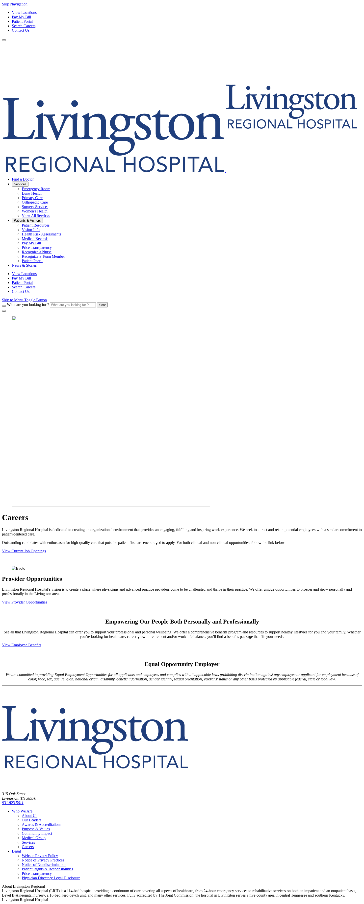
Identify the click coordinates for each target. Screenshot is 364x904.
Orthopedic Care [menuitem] (35, 202)
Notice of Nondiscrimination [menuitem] (44, 864)
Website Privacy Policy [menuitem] (40, 856)
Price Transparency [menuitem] (37, 247)
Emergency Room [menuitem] (36, 189)
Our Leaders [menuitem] (31, 820)
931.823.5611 (13, 803)
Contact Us (20, 30)
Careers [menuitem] (28, 847)
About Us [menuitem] (29, 815)
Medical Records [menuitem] (35, 238)
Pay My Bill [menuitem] (31, 243)
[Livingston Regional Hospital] (179, 171)
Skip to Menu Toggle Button (24, 300)
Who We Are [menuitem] (22, 811)
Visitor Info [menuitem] (31, 230)
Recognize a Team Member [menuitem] (43, 256)
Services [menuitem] (20, 184)
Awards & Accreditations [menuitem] (41, 824)
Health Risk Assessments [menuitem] (41, 234)
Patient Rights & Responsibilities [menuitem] (47, 869)
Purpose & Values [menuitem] (36, 829)
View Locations (24, 12)
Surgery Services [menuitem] (35, 207)
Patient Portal (22, 21)
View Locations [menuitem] (24, 274)
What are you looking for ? (28, 304)
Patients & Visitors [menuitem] (27, 220)
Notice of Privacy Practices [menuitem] (43, 860)
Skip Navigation (14, 4)
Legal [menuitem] (16, 851)
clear (102, 305)
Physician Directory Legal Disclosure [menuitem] (51, 878)
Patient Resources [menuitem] (36, 225)
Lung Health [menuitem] (32, 193)
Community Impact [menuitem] (37, 833)
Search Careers (23, 26)
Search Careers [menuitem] (23, 287)
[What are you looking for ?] (4, 306)
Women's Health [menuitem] (35, 211)
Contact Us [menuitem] (20, 291)
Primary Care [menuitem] (32, 198)
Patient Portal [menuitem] (32, 261)
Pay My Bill (21, 17)
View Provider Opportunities (24, 602)
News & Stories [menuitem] (24, 265)
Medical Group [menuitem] (34, 838)
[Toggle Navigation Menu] (4, 40)
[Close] (4, 311)
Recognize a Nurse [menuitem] (37, 252)
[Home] (95, 785)
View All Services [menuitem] (36, 215)
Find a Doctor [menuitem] (23, 179)
